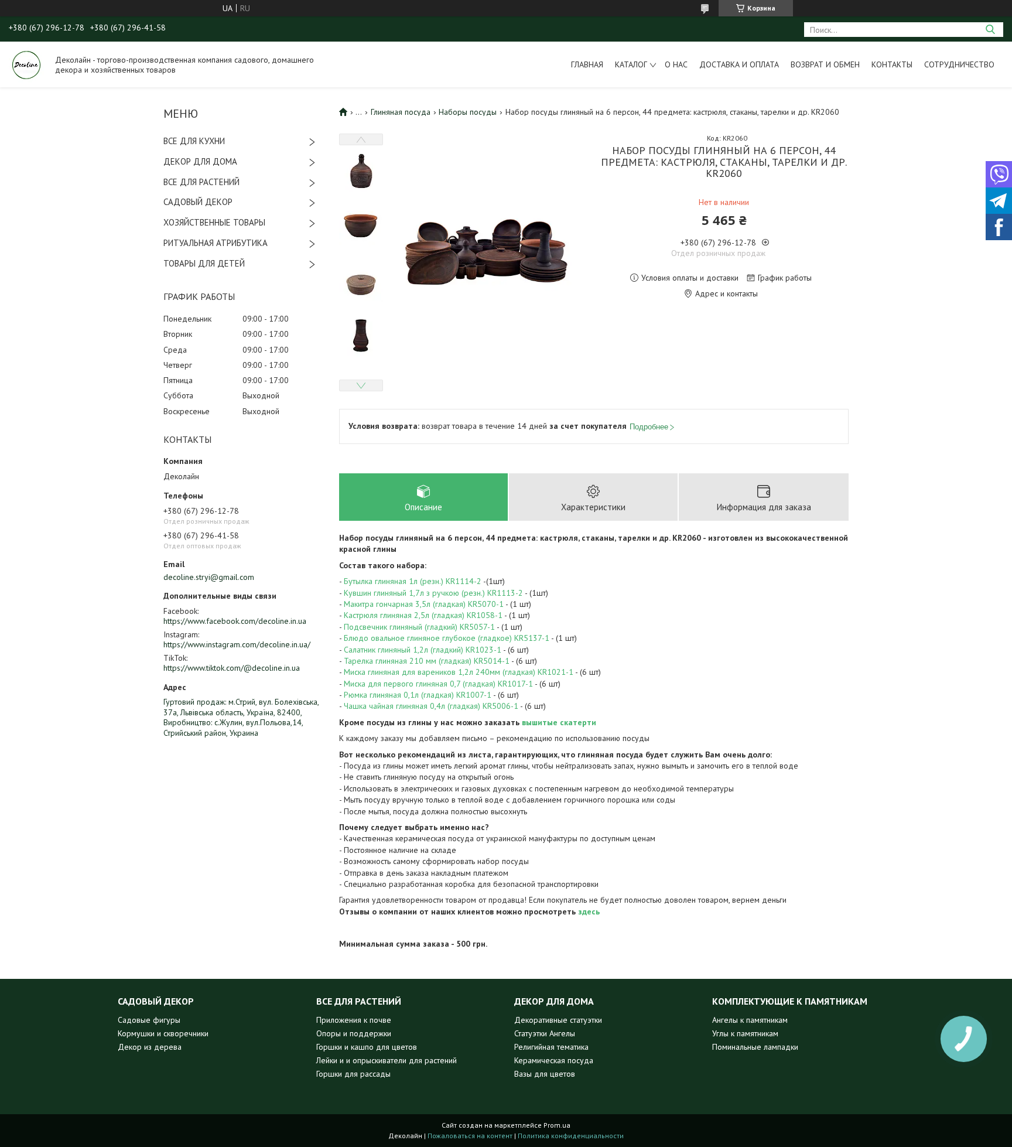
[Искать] (990, 29)
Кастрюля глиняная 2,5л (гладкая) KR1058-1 (423, 615)
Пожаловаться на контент (470, 1135)
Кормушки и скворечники (163, 1033)
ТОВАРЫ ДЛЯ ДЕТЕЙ (204, 263)
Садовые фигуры (149, 1020)
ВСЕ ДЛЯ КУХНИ (194, 140)
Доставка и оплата (739, 64)
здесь (589, 911)
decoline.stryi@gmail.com (208, 577)
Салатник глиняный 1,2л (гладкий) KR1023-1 (422, 649)
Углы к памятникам (745, 1033)
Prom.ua (556, 1125)
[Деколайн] (26, 64)
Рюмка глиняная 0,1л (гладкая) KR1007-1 (417, 694)
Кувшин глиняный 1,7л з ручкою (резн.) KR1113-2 (433, 593)
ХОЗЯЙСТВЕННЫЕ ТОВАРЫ (214, 222)
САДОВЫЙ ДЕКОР (198, 201)
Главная (587, 64)
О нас (676, 64)
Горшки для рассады (353, 1074)
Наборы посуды (468, 112)
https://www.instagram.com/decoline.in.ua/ (236, 644)
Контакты (891, 64)
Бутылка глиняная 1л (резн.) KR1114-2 (412, 581)
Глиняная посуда (400, 112)
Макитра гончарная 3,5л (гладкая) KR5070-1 (424, 604)
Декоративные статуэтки (558, 1020)
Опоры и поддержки (353, 1033)
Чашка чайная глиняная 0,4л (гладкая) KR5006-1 (431, 706)
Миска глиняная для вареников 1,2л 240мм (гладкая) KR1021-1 (458, 672)
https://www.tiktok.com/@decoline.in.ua (231, 668)
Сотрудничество (959, 64)
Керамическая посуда (553, 1060)
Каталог (631, 64)
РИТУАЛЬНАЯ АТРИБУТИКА (215, 242)
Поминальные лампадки (755, 1047)
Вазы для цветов (544, 1074)
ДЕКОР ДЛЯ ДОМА (200, 161)
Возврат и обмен (825, 64)
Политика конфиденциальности (571, 1135)
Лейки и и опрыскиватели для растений (386, 1060)
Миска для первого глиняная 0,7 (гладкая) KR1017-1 (438, 683)
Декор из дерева (150, 1047)
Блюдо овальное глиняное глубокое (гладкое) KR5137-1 (446, 638)
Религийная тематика (551, 1047)
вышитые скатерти (559, 722)
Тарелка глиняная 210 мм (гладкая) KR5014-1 (427, 661)
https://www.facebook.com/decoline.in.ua (234, 621)
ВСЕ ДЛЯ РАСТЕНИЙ (201, 181)
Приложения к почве (353, 1020)
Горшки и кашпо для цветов (366, 1047)
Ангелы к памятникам (750, 1020)
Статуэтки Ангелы (544, 1033)
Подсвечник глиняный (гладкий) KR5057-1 (419, 627)
